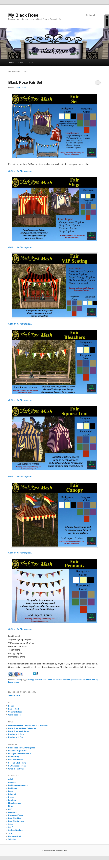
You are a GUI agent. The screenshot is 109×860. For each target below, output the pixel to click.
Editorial (12, 794)
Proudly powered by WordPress (54, 850)
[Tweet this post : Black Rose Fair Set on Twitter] (35, 675)
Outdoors (12, 812)
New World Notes (15, 759)
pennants (75, 679)
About (20, 62)
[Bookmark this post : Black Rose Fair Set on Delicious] (10, 675)
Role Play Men (14, 818)
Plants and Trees (15, 815)
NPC (10, 809)
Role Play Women (16, 821)
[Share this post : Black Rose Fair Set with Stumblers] (30, 675)
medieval (66, 679)
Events (11, 797)
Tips (10, 833)
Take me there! (14, 695)
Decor (18, 679)
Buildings (12, 788)
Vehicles (12, 839)
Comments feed (15, 711)
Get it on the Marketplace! (20, 170)
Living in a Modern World (19, 753)
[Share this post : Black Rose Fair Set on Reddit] (25, 675)
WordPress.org (14, 714)
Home (11, 62)
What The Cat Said (16, 768)
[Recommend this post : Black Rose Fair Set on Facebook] (20, 675)
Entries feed (13, 708)
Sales (10, 824)
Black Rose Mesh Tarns (18, 731)
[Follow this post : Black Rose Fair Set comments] (40, 675)
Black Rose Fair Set (25, 82)
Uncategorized (14, 836)
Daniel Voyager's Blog (18, 750)
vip (97, 679)
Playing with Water (16, 734)
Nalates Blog (13, 756)
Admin (11, 779)
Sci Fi (10, 827)
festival (59, 679)
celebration (47, 679)
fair (54, 679)
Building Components (18, 785)
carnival (38, 679)
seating (82, 679)
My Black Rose (23, 15)
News (10, 806)
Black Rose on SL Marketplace (21, 747)
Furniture (12, 800)
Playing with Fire (15, 737)
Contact (31, 62)
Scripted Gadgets (15, 830)
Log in (11, 705)
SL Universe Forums (17, 765)
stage (88, 679)
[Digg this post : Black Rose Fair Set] (15, 675)
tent (93, 679)
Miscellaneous (14, 803)
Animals (11, 782)
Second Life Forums (17, 762)
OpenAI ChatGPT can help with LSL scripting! (28, 725)
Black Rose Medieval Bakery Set (22, 728)
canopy (31, 679)
